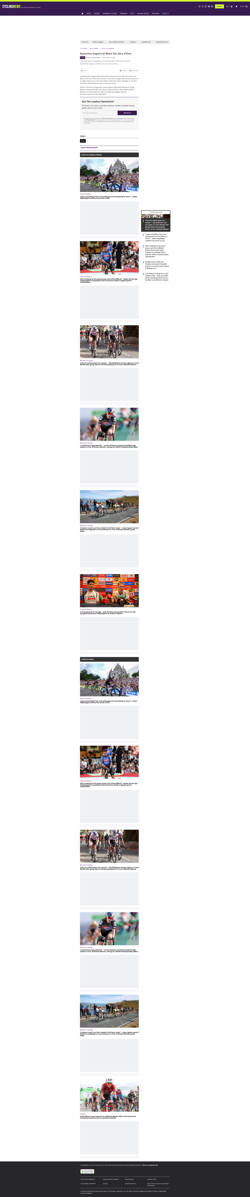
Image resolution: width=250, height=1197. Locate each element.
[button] (243, 6)
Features (155, 13)
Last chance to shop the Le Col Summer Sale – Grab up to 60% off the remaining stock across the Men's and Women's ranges (156, 277)
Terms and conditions (87, 1179)
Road (83, 141)
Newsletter (135, 70)
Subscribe (219, 6)
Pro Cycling (83, 48)
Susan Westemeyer (94, 57)
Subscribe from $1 (162, 42)
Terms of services (107, 118)
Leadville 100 (146, 42)
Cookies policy (151, 1179)
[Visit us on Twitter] (202, 6)
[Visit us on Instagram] (206, 6)
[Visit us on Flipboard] (212, 6)
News (89, 13)
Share (84, 70)
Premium (123, 13)
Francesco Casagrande (107, 48)
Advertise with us (130, 1183)
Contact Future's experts (111, 1179)
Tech (132, 13)
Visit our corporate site (150, 1165)
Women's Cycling (110, 13)
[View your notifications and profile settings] (236, 6)
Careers (105, 1183)
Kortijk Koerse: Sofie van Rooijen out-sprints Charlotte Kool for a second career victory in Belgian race (157, 265)
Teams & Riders (94, 48)
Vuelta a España (97, 42)
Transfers (133, 42)
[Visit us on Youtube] (209, 6)
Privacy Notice (90, 120)
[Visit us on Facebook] (199, 6)
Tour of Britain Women (116, 42)
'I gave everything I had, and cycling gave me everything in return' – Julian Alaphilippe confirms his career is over (156, 237)
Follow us (124, 70)
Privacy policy (129, 1179)
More (164, 13)
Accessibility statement (88, 1183)
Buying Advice (143, 13)
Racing (97, 13)
